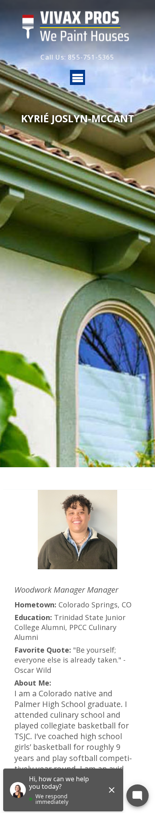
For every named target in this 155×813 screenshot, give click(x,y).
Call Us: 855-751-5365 (77, 57)
